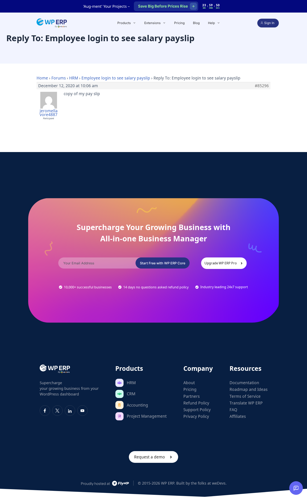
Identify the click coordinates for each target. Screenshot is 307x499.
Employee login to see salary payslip (115, 78)
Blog (196, 23)
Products (124, 23)
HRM (73, 78)
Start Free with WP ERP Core (162, 263)
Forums (58, 78)
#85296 (262, 86)
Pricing (179, 23)
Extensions (152, 23)
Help (211, 23)
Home (42, 78)
